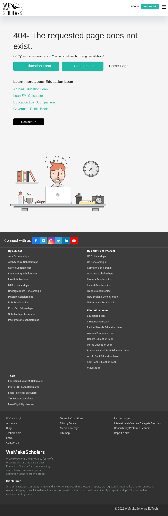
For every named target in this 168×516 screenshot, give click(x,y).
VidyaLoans (93, 368)
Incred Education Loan (99, 345)
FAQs (9, 437)
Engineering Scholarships (22, 273)
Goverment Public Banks (31, 109)
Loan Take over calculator (22, 393)
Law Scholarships (18, 279)
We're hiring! (13, 418)
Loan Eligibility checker (21, 404)
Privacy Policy (68, 423)
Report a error (122, 433)
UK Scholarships (96, 262)
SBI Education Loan (98, 321)
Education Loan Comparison (34, 102)
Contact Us (28, 122)
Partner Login (122, 418)
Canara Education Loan (100, 339)
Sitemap (65, 433)
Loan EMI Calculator (28, 95)
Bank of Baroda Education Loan (105, 327)
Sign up (151, 6)
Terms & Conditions (71, 418)
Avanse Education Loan (100, 333)
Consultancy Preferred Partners (132, 428)
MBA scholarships (18, 285)
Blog (9, 428)
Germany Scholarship (99, 268)
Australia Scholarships (100, 273)
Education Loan (37, 66)
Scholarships (84, 66)
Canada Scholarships (99, 279)
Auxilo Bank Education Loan (103, 356)
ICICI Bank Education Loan (102, 362)
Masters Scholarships (20, 297)
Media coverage (69, 428)
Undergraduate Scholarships (24, 291)
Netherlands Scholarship (101, 302)
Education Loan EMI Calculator (25, 381)
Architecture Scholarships (23, 262)
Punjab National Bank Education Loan (108, 350)
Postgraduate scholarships (23, 320)
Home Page (118, 66)
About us (11, 423)
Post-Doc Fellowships (20, 308)
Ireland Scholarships (99, 285)
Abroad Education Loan (31, 89)
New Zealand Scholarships (102, 297)
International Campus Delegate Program (137, 423)
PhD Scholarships (18, 302)
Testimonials (13, 433)
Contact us (12, 442)
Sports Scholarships (20, 268)
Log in (135, 6)
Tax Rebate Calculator (20, 398)
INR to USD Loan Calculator (23, 387)
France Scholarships (99, 291)
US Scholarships (96, 256)
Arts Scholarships (18, 256)
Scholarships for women (22, 314)
